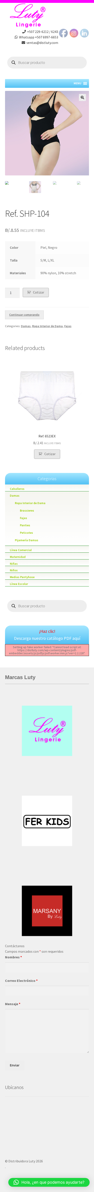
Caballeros (17, 489)
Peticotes (26, 533)
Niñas (14, 564)
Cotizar (38, 292)
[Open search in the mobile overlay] (47, 62)
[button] (49, 1182)
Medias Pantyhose (22, 577)
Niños (14, 570)
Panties (25, 525)
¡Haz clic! (47, 631)
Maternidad (18, 557)
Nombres (13, 957)
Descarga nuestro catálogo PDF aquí (47, 638)
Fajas (67, 326)
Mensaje (12, 1004)
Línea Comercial (21, 550)
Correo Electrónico (21, 980)
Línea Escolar (19, 584)
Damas (26, 326)
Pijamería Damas (26, 540)
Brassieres (27, 510)
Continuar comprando (24, 315)
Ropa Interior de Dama (47, 326)
